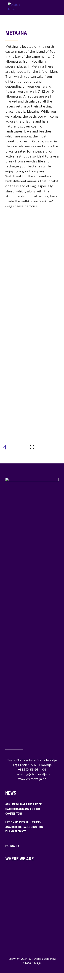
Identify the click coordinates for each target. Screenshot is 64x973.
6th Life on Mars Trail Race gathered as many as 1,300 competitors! (23, 809)
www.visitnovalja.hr (32, 779)
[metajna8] (32, 402)
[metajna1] (32, 322)
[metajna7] (32, 415)
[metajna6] (32, 388)
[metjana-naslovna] (32, 335)
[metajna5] (32, 375)
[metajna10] (32, 309)
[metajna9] (32, 428)
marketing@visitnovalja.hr (32, 774)
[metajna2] (32, 349)
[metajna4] (32, 362)
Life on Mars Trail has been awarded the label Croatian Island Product (24, 827)
